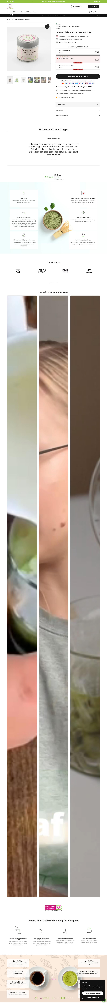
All (12, 19)
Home (8, 19)
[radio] (78, 51)
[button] (93, 6)
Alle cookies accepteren (93, 993)
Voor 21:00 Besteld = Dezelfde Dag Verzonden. (53, 1)
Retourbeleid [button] (59, 110)
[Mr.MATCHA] (10, 6)
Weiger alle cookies (93, 997)
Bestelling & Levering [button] (62, 115)
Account (77, 6)
